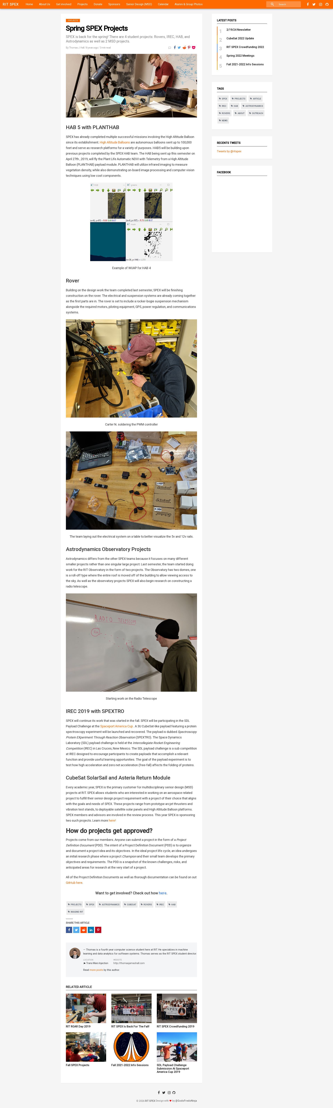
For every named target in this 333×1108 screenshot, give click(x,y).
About (241, 113)
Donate (98, 4)
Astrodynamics (110, 904)
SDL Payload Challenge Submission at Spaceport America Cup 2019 (173, 1068)
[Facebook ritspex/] (308, 4)
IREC (161, 904)
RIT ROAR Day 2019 (78, 1026)
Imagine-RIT (77, 912)
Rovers (148, 904)
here (162, 893)
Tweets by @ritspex (229, 151)
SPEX (91, 904)
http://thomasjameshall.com (129, 963)
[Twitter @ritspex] (314, 4)
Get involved (63, 4)
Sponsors (114, 4)
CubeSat (131, 904)
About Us (44, 4)
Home (29, 4)
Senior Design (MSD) (139, 4)
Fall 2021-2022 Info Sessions (130, 1065)
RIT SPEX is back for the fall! (130, 1026)
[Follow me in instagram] (320, 4)
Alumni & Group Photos (189, 4)
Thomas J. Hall (76, 47)
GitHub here (74, 882)
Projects (82, 4)
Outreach (257, 113)
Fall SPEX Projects (77, 1065)
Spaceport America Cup (116, 726)
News (225, 120)
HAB (173, 904)
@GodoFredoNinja (186, 1100)
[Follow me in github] (327, 4)
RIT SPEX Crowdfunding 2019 (175, 1026)
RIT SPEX (11, 4)
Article (257, 99)
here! (112, 820)
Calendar (163, 4)
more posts (96, 969)
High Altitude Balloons (115, 142)
